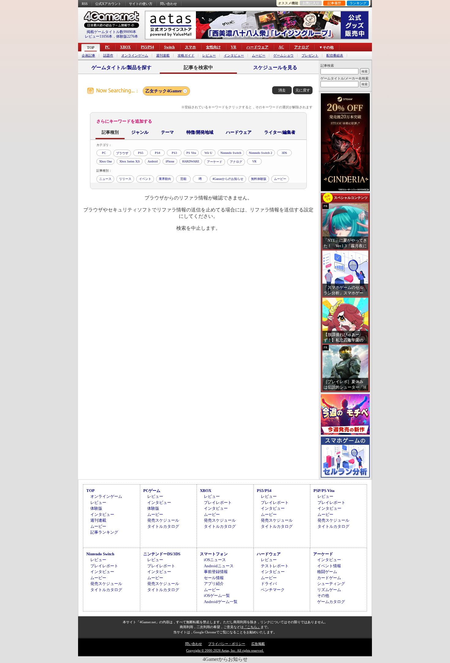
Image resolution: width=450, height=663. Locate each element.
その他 (323, 595)
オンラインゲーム (134, 55)
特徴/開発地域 (199, 132)
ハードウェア (257, 47)
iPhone (170, 161)
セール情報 (214, 577)
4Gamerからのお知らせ (227, 179)
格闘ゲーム (327, 571)
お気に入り (310, 3)
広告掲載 (258, 644)
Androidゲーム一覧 (221, 601)
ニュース (105, 179)
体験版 (96, 508)
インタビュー (234, 55)
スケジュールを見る (275, 67)
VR (233, 47)
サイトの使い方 (140, 4)
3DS (284, 153)
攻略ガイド (186, 55)
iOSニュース (215, 559)
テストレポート (275, 566)
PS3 (174, 153)
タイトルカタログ (163, 526)
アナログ (301, 47)
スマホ (190, 47)
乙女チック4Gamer (163, 91)
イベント (145, 179)
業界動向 (165, 179)
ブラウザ (122, 153)
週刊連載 (163, 55)
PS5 (140, 153)
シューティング (331, 583)
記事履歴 (334, 3)
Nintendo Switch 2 (260, 153)
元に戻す (302, 90)
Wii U (208, 153)
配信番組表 (334, 55)
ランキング (358, 3)
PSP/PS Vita (324, 490)
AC (281, 47)
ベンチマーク (273, 589)
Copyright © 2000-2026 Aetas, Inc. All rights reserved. (225, 650)
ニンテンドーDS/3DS (161, 554)
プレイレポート (218, 502)
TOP (90, 48)
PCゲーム (151, 490)
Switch (169, 47)
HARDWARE (190, 161)
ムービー (258, 55)
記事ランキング (104, 532)
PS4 (157, 153)
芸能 (183, 179)
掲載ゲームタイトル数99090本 (111, 32)
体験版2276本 (127, 36)
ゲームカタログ (331, 601)
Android (153, 161)
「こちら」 (252, 627)
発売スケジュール (163, 520)
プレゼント (310, 55)
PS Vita (191, 153)
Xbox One (105, 161)
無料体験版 (258, 179)
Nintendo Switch (230, 153)
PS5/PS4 (147, 47)
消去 (282, 90)
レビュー (209, 55)
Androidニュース (219, 566)
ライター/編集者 (279, 132)
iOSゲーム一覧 (217, 595)
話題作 (108, 55)
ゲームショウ (283, 55)
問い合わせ (168, 4)
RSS (85, 4)
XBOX (125, 47)
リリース (125, 179)
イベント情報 (329, 566)
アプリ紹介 (214, 583)
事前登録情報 (216, 571)
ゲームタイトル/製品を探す (122, 67)
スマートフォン (214, 554)
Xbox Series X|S (129, 161)
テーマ (167, 132)
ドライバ (269, 583)
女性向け (213, 47)
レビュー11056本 (98, 36)
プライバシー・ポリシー (226, 644)
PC (107, 47)
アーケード (214, 161)
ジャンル (139, 132)
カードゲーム (329, 577)
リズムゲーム (329, 589)
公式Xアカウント (108, 4)
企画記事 (88, 55)
